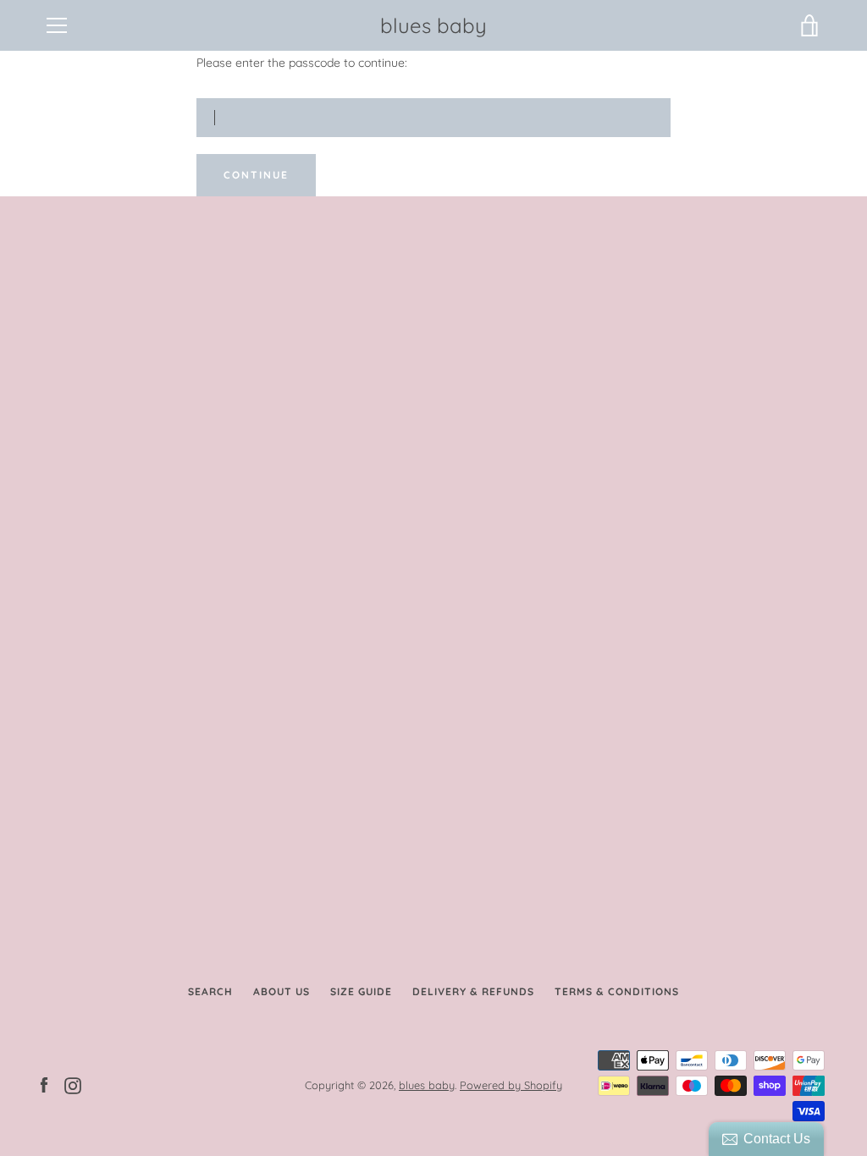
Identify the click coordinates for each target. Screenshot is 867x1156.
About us (281, 991)
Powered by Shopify (511, 1085)
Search (210, 991)
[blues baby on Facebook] (44, 1084)
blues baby (433, 26)
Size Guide (361, 991)
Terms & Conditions (617, 991)
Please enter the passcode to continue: (301, 62)
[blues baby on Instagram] (72, 1084)
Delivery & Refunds (473, 991)
